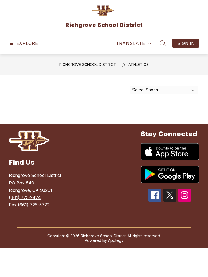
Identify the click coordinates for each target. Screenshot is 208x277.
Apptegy (115, 240)
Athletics (138, 64)
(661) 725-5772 (34, 204)
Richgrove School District (87, 64)
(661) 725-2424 (25, 197)
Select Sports (145, 90)
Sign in (186, 43)
